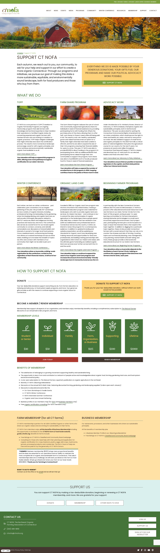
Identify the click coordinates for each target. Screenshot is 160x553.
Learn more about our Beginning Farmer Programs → (122, 245)
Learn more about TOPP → (26, 154)
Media (71, 11)
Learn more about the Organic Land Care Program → (79, 250)
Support (143, 11)
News (56, 11)
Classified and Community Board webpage (120, 436)
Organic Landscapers (136, 2)
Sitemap (28, 550)
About (48, 11)
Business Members (150, 2)
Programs (80, 11)
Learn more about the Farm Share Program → (77, 165)
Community (91, 11)
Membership (132, 11)
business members (66, 402)
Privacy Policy (19, 550)
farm (53, 402)
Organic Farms (122, 2)
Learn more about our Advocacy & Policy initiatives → (122, 158)
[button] (5, 551)
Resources (121, 11)
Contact (153, 11)
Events (63, 11)
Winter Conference (106, 11)
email (41, 472)
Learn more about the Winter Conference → (33, 248)
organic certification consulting (35, 404)
